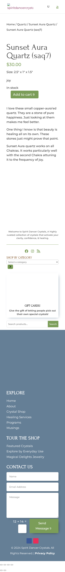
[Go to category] (10, 267)
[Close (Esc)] (11, 564)
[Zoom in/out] (1, 564)
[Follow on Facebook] (29, 541)
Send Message (42, 525)
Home (10, 24)
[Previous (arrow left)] (1, 570)
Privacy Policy (45, 553)
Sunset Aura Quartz (42, 24)
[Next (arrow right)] (5, 570)
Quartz (21, 24)
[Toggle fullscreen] (5, 564)
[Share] (8, 564)
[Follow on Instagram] (35, 541)
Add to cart (22, 94)
